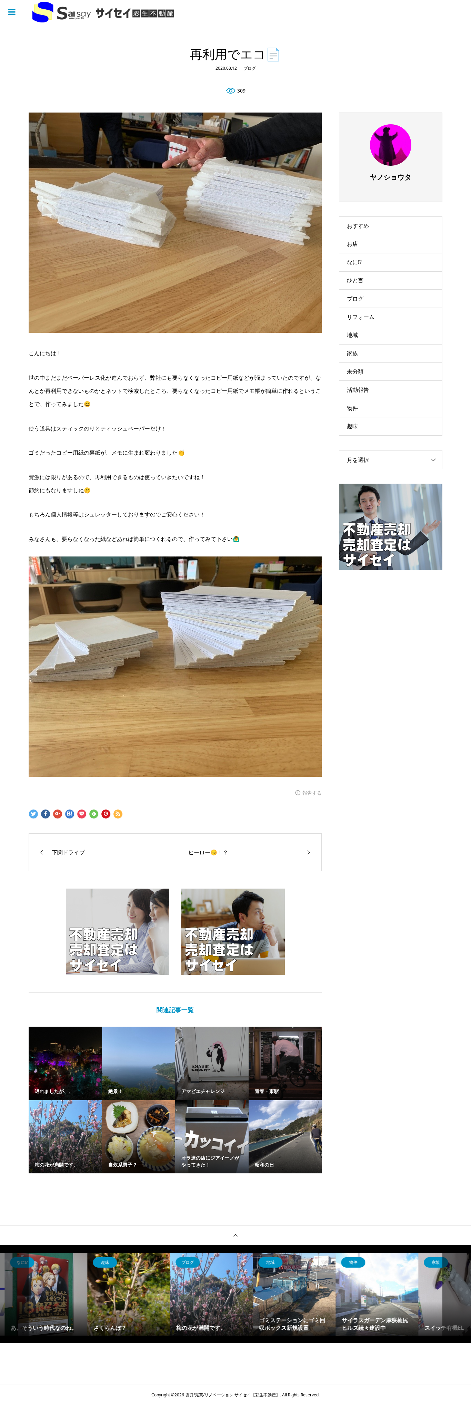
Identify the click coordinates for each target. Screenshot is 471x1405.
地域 (352, 335)
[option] (70, 1294)
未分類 (355, 371)
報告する (312, 792)
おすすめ (358, 226)
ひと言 (355, 280)
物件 (352, 408)
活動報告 (358, 390)
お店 (352, 244)
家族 (352, 353)
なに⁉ (354, 262)
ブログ (249, 68)
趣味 (352, 426)
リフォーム (360, 317)
